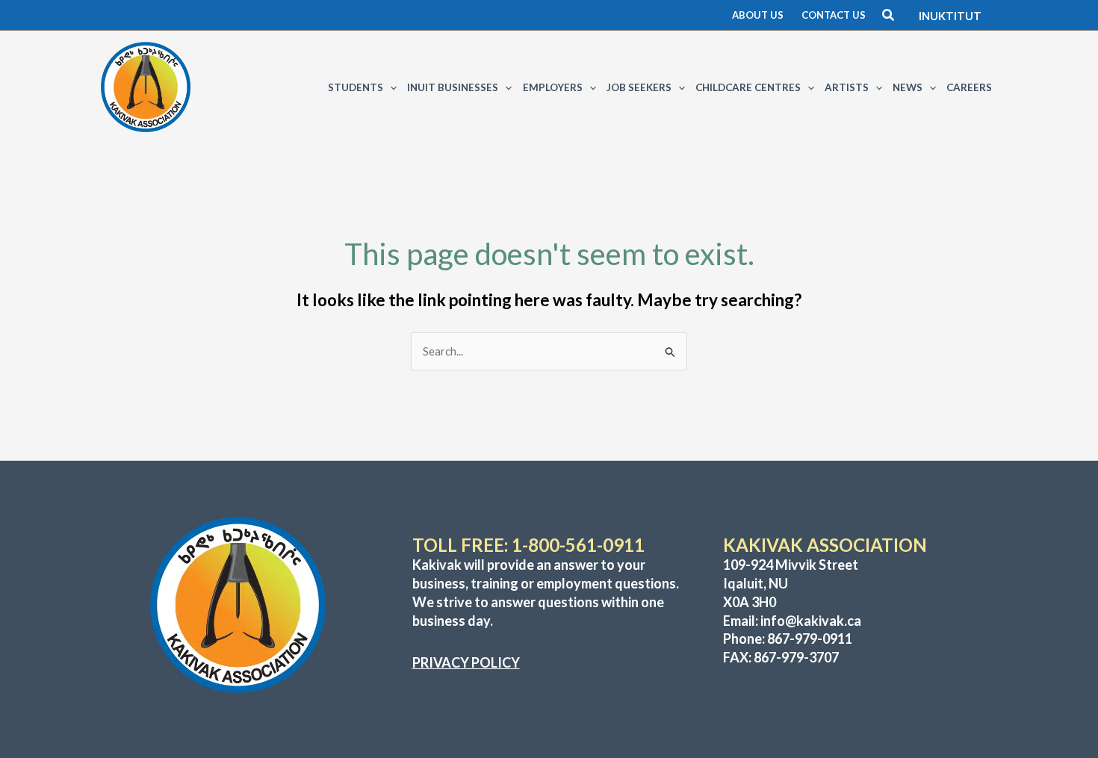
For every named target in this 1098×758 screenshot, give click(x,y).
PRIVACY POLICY (466, 662)
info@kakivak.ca (810, 620)
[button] (758, 15)
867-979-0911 (809, 638)
